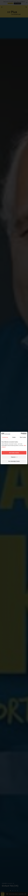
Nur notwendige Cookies (14, 461)
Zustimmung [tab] (5, 437)
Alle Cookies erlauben (14, 452)
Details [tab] (14, 437)
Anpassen (13, 457)
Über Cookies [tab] (23, 437)
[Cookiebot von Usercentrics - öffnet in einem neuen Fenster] (21, 434)
